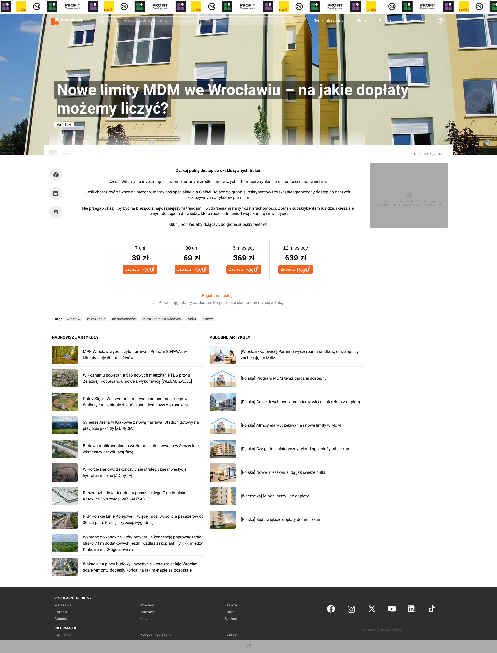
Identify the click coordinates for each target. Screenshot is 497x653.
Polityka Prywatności (156, 635)
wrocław (74, 319)
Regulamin (62, 635)
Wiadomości (415, 20)
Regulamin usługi (218, 295)
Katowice (147, 612)
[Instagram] (351, 610)
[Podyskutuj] (57, 212)
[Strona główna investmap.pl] (67, 21)
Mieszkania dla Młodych (161, 319)
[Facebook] (331, 610)
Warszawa (62, 605)
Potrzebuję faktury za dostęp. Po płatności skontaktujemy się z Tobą (221, 302)
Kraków (231, 605)
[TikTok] (432, 610)
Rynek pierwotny (328, 20)
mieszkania (96, 319)
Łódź (144, 619)
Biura (361, 20)
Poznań (60, 612)
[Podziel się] (57, 175)
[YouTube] (392, 610)
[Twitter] (372, 610)
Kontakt (231, 635)
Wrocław (147, 605)
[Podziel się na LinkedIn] (56, 193)
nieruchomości (124, 319)
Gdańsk (60, 619)
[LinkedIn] (412, 610)
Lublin (230, 612)
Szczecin (232, 619)
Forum (385, 20)
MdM (192, 319)
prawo (208, 319)
